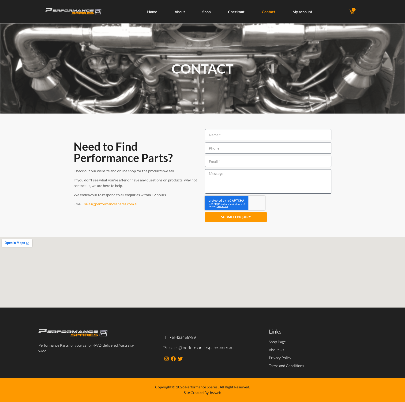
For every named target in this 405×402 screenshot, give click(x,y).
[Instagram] (166, 358)
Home (152, 11)
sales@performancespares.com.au (111, 204)
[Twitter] (180, 358)
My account (302, 11)
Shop (206, 11)
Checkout (236, 11)
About (180, 11)
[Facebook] (173, 358)
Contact (268, 11)
